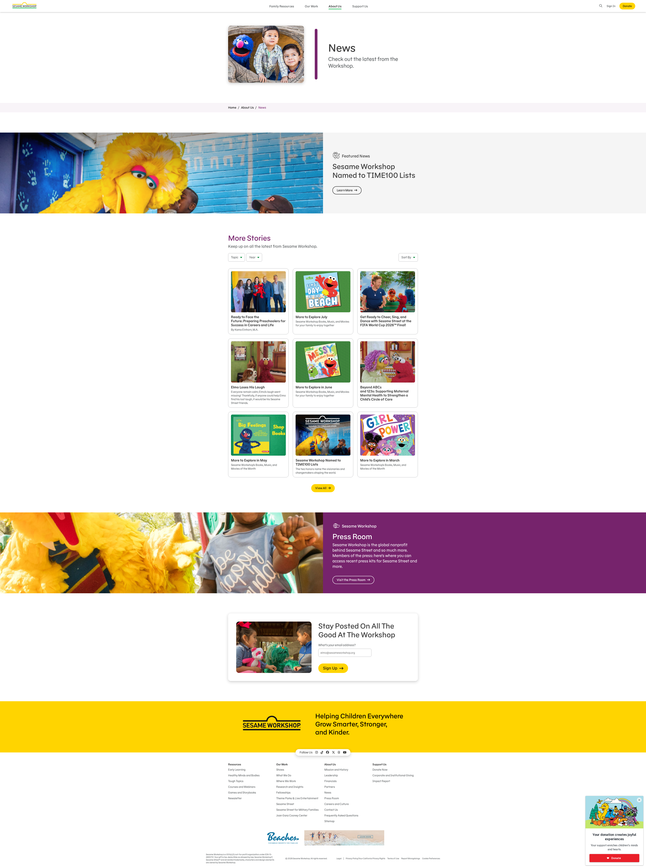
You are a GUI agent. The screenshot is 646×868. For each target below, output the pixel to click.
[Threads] (339, 752)
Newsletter (235, 798)
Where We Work (286, 781)
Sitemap (329, 821)
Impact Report (381, 781)
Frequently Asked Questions (341, 815)
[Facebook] (327, 752)
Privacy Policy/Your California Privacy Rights (365, 858)
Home (232, 107)
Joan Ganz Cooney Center (291, 815)
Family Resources (281, 6)
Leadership (331, 775)
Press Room (331, 798)
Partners (329, 786)
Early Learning (236, 769)
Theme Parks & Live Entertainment (297, 798)
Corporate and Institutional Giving (393, 775)
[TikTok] (322, 752)
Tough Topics (235, 781)
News (327, 792)
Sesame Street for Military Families (297, 809)
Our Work (311, 6)
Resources (234, 764)
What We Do (283, 775)
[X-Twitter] (333, 752)
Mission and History (336, 769)
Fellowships (283, 792)
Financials (330, 781)
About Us (335, 6)
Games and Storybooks (242, 792)
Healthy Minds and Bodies (244, 775)
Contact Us (331, 809)
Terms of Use (393, 858)
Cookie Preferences (431, 858)
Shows (280, 769)
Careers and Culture (336, 804)
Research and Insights (289, 786)
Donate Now (379, 769)
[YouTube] (344, 752)
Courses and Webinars (241, 786)
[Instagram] (316, 752)
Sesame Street (285, 804)
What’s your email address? (337, 645)
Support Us (360, 6)
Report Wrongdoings (410, 858)
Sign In (611, 6)
